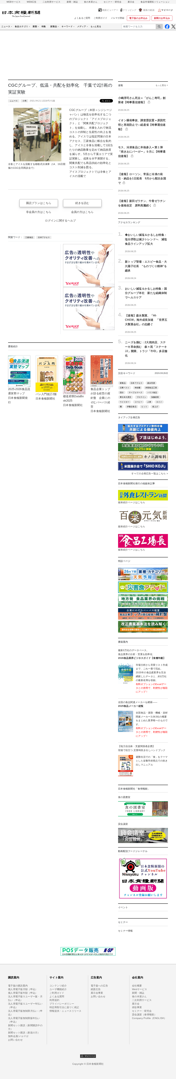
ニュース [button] (5, 26)
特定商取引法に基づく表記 (64, 1007)
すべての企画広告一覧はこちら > (149, 473)
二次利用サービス (51, 2)
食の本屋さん (90, 2)
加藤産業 (155, 397)
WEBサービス (14, 2)
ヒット (144, 407)
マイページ (89, 1056)
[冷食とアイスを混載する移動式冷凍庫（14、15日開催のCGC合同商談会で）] (37, 134)
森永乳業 (151, 383)
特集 (44, 26)
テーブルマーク (135, 392)
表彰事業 (137, 1007)
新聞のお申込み (162, 18)
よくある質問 (57, 996)
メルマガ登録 (117, 18)
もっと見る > (162, 85)
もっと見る (96, 26)
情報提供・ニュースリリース (65, 1011)
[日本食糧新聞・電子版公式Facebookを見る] (167, 26)
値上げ (155, 407)
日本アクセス (44, 237)
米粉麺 (137, 388)
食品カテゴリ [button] (21, 26)
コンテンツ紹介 (58, 985)
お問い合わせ (15, 1039)
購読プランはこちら (38, 203)
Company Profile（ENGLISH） (149, 1018)
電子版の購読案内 (18, 985)
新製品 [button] (53, 26)
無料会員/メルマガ (18, 1036)
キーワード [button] (67, 26)
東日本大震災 (125, 397)
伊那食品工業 (151, 388)
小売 (24, 101)
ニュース (14, 101)
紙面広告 (96, 989)
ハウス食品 (152, 392)
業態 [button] (35, 26)
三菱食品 (29, 237)
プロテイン (141, 397)
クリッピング (129, 10)
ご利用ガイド (100, 18)
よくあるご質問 (82, 18)
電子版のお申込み (138, 18)
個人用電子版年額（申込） (22, 992)
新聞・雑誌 (72, 2)
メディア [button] (81, 26)
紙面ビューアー (110, 10)
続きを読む (82, 203)
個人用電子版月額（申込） (22, 989)
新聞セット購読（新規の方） (24, 1032)
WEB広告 (31, 2)
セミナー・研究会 (113, 2)
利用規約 (54, 1000)
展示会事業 (97, 992)
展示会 (131, 2)
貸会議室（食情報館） (144, 1014)
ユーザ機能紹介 (58, 989)
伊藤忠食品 (131, 407)
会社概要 (137, 985)
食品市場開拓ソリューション (155, 2)
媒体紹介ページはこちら (131, 502)
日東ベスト (124, 388)
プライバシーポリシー (62, 1003)
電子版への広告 (99, 985)
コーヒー (138, 402)
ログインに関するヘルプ (60, 220)
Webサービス (139, 989)
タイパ (159, 402)
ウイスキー (124, 402)
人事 (149, 402)
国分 (122, 392)
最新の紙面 (149, 10)
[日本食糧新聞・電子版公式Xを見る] (173, 26)
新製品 (123, 383)
